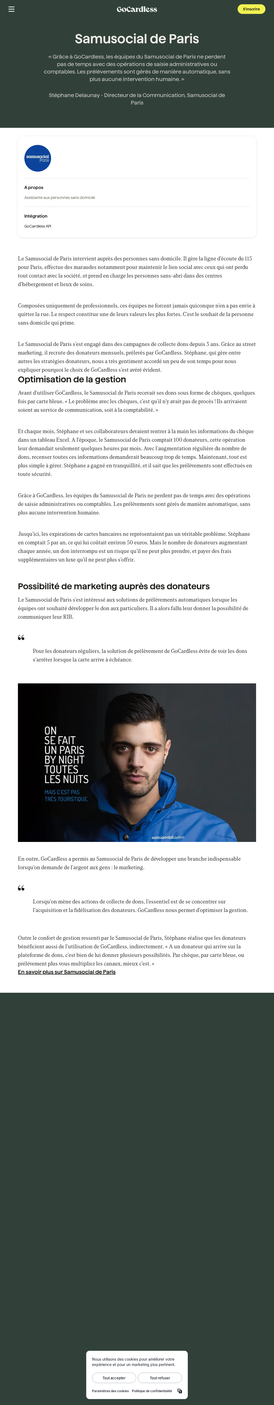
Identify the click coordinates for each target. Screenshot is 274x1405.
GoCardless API (37, 226)
